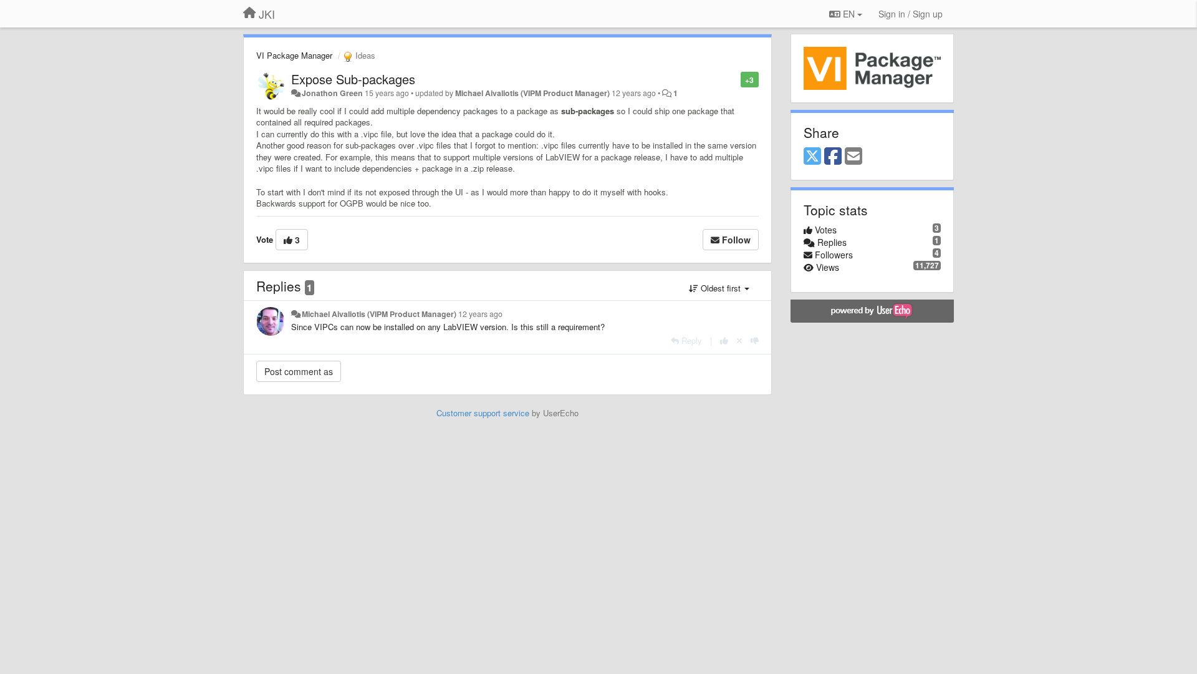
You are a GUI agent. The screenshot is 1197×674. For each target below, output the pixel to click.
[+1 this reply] (724, 340)
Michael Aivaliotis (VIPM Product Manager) (532, 93)
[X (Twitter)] (812, 156)
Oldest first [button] (720, 288)
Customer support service (482, 413)
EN (848, 13)
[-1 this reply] (755, 340)
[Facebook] (833, 156)
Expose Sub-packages (353, 79)
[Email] (853, 156)
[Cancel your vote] (739, 340)
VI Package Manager (294, 55)
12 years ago (480, 314)
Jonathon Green (332, 93)
